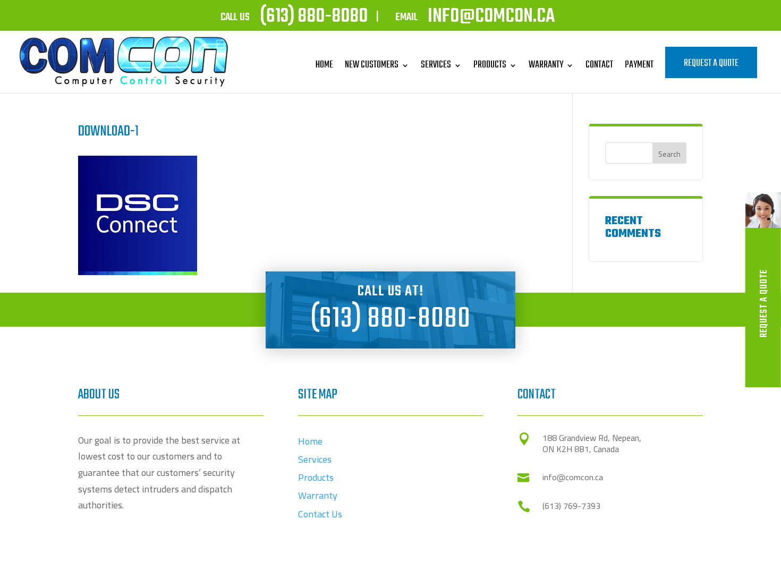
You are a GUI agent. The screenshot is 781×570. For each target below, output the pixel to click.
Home (324, 65)
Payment (639, 65)
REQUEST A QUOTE (711, 63)
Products (489, 65)
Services (436, 65)
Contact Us (320, 514)
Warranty (546, 65)
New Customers (371, 65)
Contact (599, 65)
